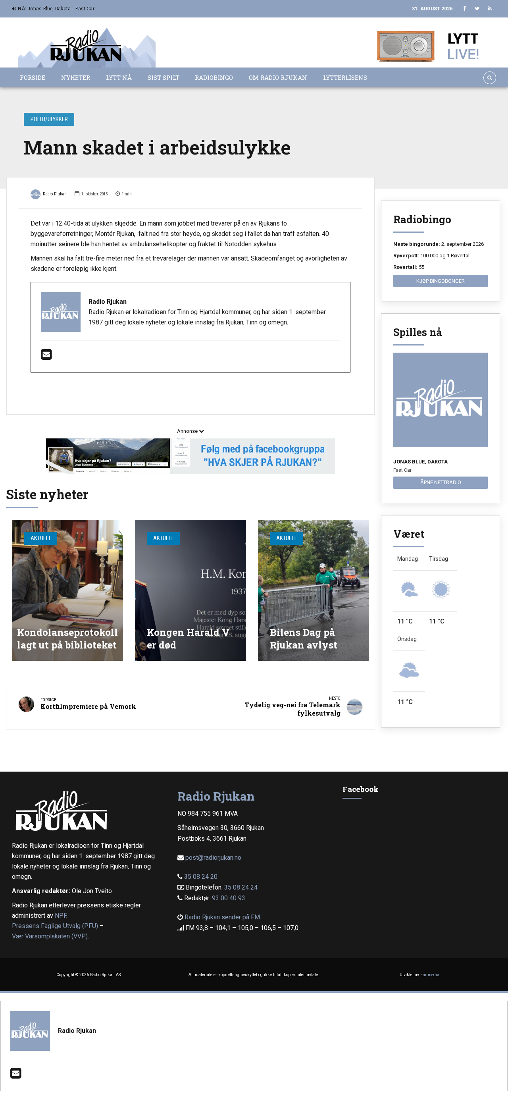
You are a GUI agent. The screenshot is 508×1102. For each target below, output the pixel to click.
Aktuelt (41, 538)
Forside (32, 77)
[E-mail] (46, 357)
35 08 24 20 (200, 876)
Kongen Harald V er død (188, 638)
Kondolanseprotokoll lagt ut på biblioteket (67, 638)
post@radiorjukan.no (213, 857)
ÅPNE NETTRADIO (440, 482)
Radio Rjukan (55, 194)
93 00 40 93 (228, 898)
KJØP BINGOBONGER (440, 281)
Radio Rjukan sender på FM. (223, 917)
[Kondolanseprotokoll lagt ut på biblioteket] (67, 590)
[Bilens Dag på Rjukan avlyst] (313, 590)
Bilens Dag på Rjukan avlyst (303, 638)
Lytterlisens (345, 77)
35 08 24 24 (241, 887)
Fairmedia (429, 974)
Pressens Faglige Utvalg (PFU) (55, 926)
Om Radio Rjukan (278, 77)
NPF (60, 915)
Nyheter (75, 77)
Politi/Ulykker (49, 119)
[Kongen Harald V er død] (190, 590)
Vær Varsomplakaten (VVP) (50, 936)
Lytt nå (119, 77)
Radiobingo (214, 77)
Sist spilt (163, 77)
